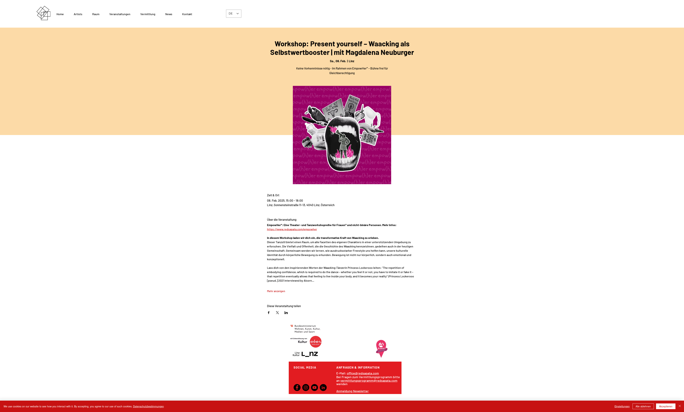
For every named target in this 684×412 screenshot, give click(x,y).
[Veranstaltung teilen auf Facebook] (268, 312)
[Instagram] (305, 387)
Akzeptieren (665, 406)
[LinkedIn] (323, 387)
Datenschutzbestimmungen (148, 406)
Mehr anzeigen (276, 291)
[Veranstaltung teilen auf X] (277, 312)
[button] (95, 14)
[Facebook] (297, 387)
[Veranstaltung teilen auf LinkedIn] (286, 312)
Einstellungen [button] (622, 406)
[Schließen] (680, 406)
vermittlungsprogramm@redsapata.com (368, 380)
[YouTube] (314, 387)
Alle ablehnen (643, 406)
